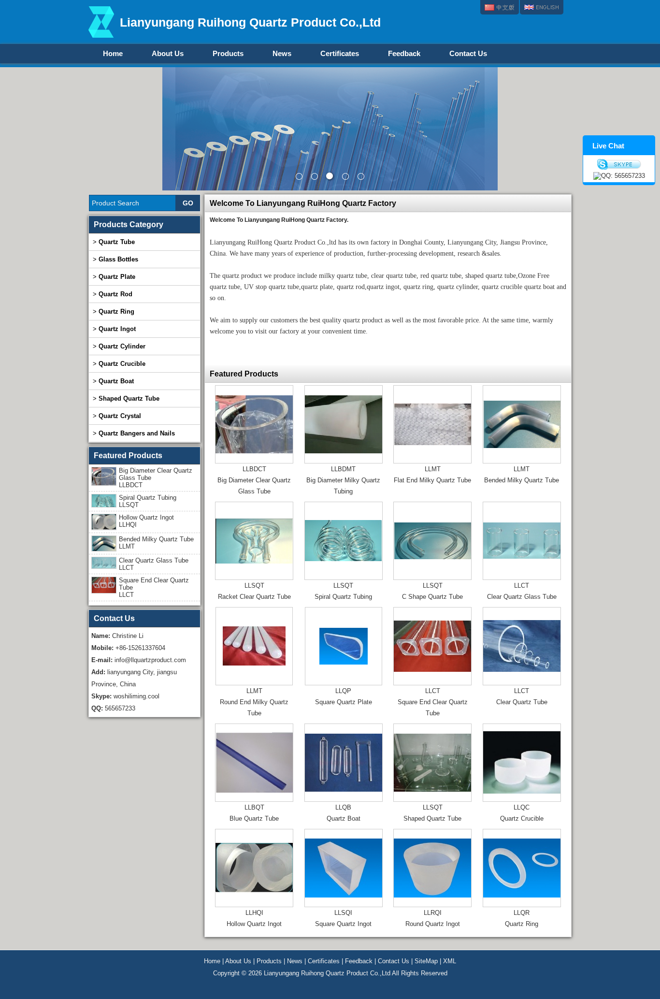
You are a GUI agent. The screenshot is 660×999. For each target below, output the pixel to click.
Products (228, 53)
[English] (541, 7)
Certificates (339, 53)
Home (113, 53)
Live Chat (608, 146)
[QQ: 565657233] (619, 176)
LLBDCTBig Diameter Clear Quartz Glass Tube (254, 480)
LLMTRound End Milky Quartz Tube (254, 702)
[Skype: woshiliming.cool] (619, 164)
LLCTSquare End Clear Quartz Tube (433, 702)
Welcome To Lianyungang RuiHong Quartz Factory (303, 203)
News (282, 53)
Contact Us (468, 53)
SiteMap (426, 961)
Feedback (404, 53)
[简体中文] (499, 7)
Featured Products (244, 374)
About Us (168, 53)
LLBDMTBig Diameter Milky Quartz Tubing (343, 480)
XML (449, 961)
